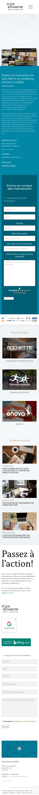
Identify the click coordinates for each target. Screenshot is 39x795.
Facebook (10, 593)
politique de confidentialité (24, 721)
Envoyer (5, 727)
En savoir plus (7, 781)
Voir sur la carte (8, 149)
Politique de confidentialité (19, 787)
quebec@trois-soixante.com (11, 157)
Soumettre (9, 298)
